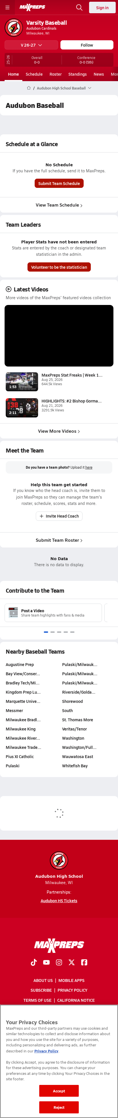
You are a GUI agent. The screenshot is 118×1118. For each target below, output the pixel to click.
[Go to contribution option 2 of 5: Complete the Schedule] (52, 632)
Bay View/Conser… (23, 673)
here (89, 467)
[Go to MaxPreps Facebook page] (84, 963)
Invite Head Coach (62, 516)
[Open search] (79, 7)
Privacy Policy (72, 990)
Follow (87, 45)
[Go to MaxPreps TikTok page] (33, 963)
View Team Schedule (57, 204)
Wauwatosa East (77, 756)
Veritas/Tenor (74, 729)
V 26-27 (28, 45)
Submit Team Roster (57, 540)
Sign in (102, 7)
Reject (59, 1107)
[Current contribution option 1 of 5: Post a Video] (46, 632)
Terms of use (37, 1000)
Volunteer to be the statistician (59, 267)
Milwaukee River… (23, 738)
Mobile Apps (71, 980)
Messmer (14, 710)
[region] (59, 1061)
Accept (59, 1091)
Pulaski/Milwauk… (79, 664)
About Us (43, 980)
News (99, 74)
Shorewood (72, 701)
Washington (73, 738)
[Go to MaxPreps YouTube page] (46, 963)
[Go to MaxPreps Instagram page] (59, 963)
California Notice (76, 1000)
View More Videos (57, 431)
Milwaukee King (21, 729)
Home (13, 74)
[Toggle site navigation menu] (7, 7)
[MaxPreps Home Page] (29, 88)
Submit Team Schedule (59, 183)
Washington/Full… (79, 747)
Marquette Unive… (23, 701)
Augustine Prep (20, 664)
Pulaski (12, 765)
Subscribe (41, 990)
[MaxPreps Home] (32, 7)
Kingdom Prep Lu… (23, 692)
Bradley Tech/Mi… (23, 683)
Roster (56, 74)
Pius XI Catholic (20, 756)
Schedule (34, 74)
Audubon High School (59, 876)
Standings (77, 74)
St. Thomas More (77, 719)
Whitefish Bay (75, 765)
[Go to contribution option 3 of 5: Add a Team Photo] (59, 632)
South (67, 710)
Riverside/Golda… (78, 692)
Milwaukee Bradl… (23, 719)
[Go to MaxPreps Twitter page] (71, 963)
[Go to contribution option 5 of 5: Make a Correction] (72, 632)
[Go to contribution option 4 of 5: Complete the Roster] (66, 632)
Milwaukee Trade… (23, 747)
